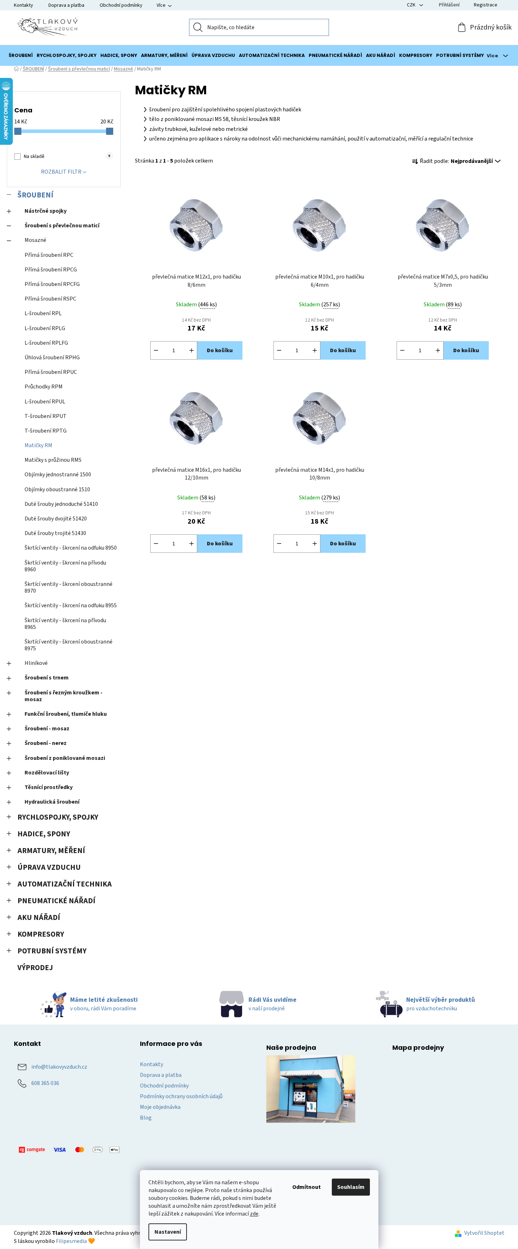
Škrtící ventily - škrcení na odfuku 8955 (71, 605)
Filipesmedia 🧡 (75, 1241)
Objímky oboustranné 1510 (57, 489)
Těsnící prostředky (49, 787)
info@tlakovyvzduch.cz (59, 1067)
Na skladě (67, 156)
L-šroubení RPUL (45, 402)
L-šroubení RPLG (45, 328)
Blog (146, 1118)
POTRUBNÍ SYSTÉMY (52, 951)
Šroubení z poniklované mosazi (65, 758)
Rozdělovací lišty (47, 773)
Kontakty (23, 5)
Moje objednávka (160, 1107)
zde (254, 1214)
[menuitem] (21, 55)
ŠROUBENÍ (35, 195)
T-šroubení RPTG (46, 431)
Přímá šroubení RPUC (51, 372)
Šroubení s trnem (47, 678)
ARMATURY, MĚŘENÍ (51, 851)
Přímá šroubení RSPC (50, 299)
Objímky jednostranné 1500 (58, 474)
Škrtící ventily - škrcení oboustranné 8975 (69, 645)
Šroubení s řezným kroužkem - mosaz (64, 696)
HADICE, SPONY (43, 834)
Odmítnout (306, 1187)
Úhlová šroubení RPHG (52, 357)
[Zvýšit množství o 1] (191, 350)
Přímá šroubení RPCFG (52, 284)
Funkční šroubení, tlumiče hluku (66, 714)
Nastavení (168, 1232)
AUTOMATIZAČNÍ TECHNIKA (64, 884)
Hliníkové (36, 663)
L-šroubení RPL (43, 313)
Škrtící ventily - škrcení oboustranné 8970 (69, 587)
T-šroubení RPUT (46, 416)
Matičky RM (38, 445)
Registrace (485, 5)
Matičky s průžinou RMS (53, 460)
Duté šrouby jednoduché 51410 (61, 504)
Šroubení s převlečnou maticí (62, 225)
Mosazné (35, 240)
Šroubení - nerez (46, 743)
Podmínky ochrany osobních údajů (181, 1096)
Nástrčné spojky (46, 211)
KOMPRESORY (40, 934)
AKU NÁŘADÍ (38, 917)
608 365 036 (45, 1083)
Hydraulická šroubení (52, 802)
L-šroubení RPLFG (46, 343)
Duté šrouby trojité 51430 (55, 533)
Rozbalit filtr (61, 172)
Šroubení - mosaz (47, 728)
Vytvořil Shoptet (484, 1233)
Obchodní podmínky (121, 5)
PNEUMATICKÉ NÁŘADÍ (56, 901)
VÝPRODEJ (35, 968)
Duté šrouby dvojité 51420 (56, 519)
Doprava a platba (66, 5)
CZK (412, 5)
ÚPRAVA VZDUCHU (49, 867)
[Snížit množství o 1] (156, 350)
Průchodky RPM (44, 387)
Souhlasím (351, 1187)
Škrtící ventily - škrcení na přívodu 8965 (65, 623)
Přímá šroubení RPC (49, 255)
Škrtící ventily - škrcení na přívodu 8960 (65, 566)
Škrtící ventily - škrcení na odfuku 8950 (71, 548)
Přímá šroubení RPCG (51, 270)
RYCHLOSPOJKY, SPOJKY (57, 817)
